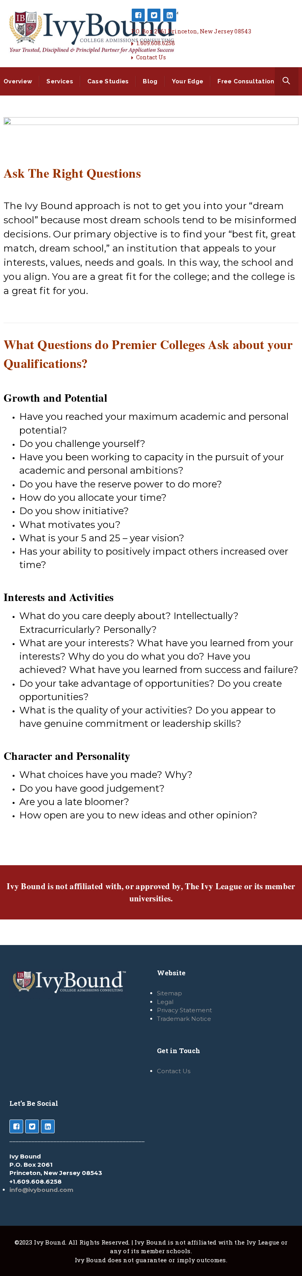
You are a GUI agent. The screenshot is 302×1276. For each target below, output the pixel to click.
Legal (165, 1002)
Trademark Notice (184, 1018)
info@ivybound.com (41, 1189)
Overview (18, 81)
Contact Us (151, 57)
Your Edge (188, 81)
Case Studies (108, 81)
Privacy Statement (184, 1010)
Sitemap (169, 993)
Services (59, 81)
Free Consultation (245, 81)
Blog (150, 81)
